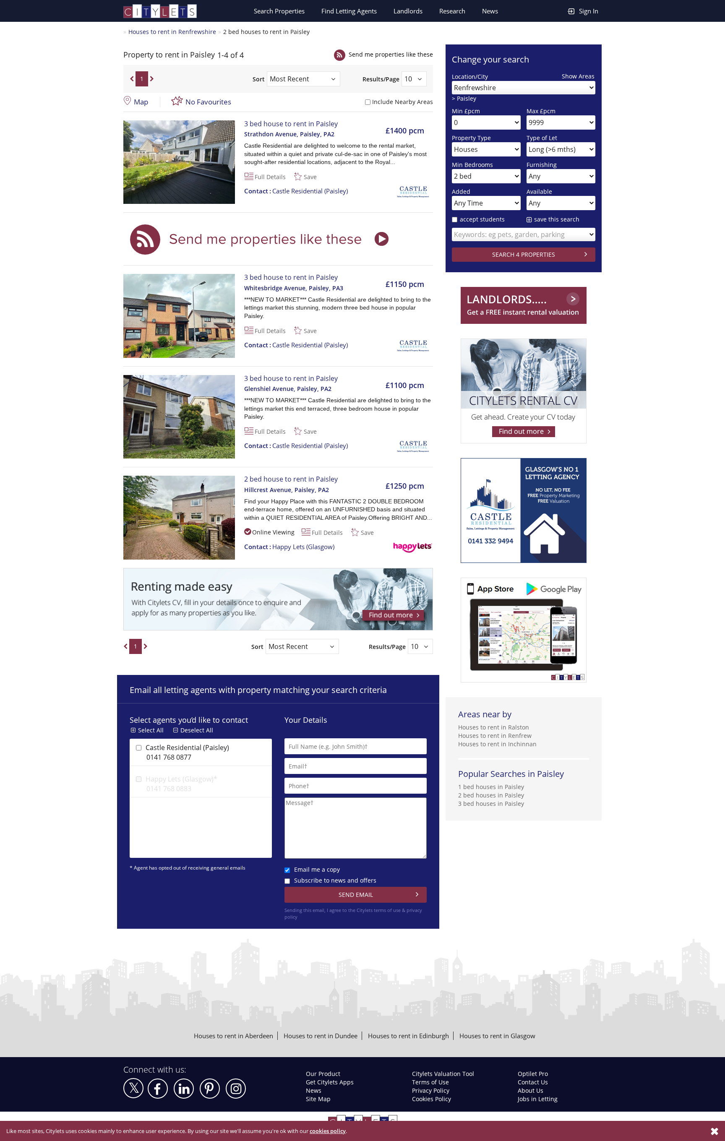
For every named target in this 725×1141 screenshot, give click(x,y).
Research (452, 11)
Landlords (408, 11)
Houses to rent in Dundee (320, 1036)
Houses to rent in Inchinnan (497, 744)
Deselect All (196, 730)
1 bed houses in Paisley (491, 787)
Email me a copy (317, 869)
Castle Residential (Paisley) (296, 191)
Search (279, 11)
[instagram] (236, 1088)
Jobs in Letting (538, 1099)
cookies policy (328, 1131)
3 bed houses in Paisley (491, 804)
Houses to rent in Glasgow (497, 1036)
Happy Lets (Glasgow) (289, 546)
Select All (151, 730)
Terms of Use (430, 1082)
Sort (259, 79)
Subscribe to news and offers (335, 880)
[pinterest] (210, 1088)
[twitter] (133, 1088)
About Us (530, 1090)
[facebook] (158, 1088)
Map (141, 102)
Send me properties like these (391, 54)
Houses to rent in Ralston (493, 727)
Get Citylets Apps (330, 1082)
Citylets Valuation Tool (443, 1074)
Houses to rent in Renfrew (495, 736)
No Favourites (208, 102)
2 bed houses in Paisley (491, 795)
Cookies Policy (431, 1099)
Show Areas (578, 76)
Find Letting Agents (349, 11)
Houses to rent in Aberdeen (233, 1036)
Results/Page (380, 79)
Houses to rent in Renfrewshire (172, 32)
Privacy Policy (430, 1090)
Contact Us (533, 1082)
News (490, 11)
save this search (556, 219)
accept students (482, 219)
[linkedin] (184, 1088)
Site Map (318, 1099)
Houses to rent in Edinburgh (408, 1036)
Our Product (323, 1074)
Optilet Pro (533, 1074)
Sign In (588, 11)
